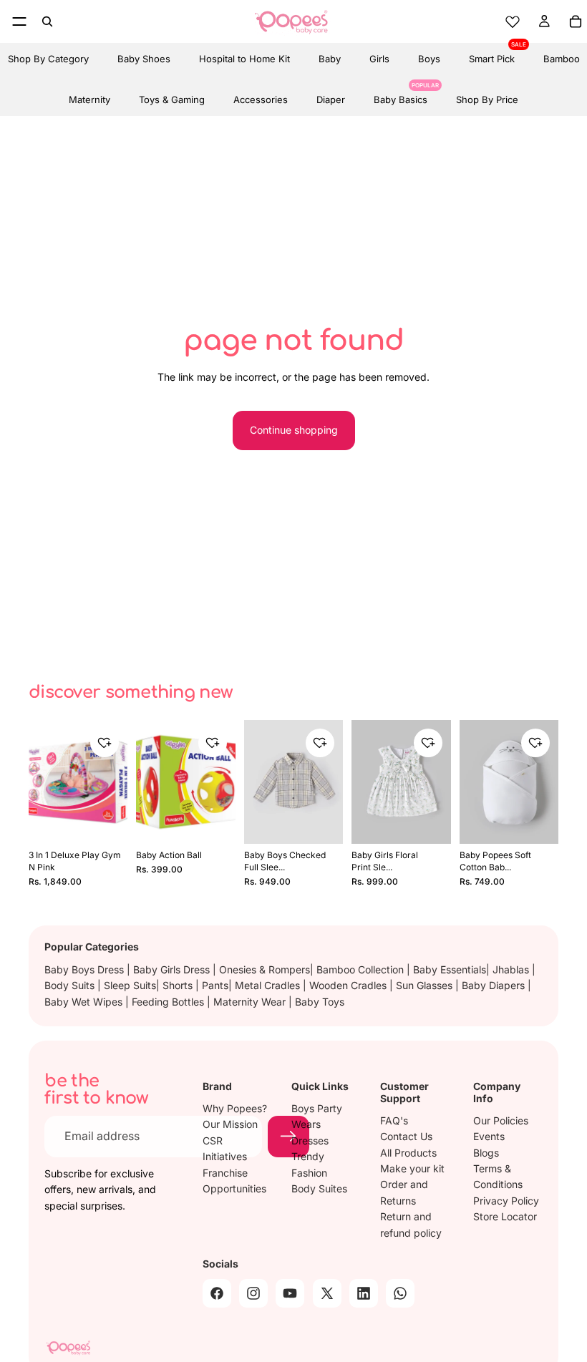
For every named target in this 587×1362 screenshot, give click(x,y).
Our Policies (500, 1120)
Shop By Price (487, 99)
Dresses (310, 1140)
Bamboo (561, 58)
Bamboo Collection (361, 969)
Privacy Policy (506, 1200)
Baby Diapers (495, 985)
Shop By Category (48, 58)
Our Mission (230, 1124)
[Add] (107, 821)
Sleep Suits (130, 985)
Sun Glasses (425, 985)
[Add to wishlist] (104, 743)
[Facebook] (217, 1292)
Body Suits (70, 985)
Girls (379, 58)
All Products (408, 1152)
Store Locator (505, 1216)
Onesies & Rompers (264, 969)
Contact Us (406, 1136)
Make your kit (412, 1168)
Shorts (178, 985)
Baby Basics (400, 94)
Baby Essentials (449, 969)
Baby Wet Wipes (84, 1002)
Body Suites (319, 1188)
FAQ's (394, 1120)
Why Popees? (235, 1108)
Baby (330, 58)
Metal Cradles (269, 985)
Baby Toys (319, 1002)
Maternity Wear (250, 1002)
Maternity (89, 99)
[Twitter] (327, 1292)
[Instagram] (253, 1292)
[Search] (47, 21)
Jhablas (512, 969)
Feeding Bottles (169, 1002)
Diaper (330, 99)
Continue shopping (294, 430)
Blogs (486, 1152)
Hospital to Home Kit (244, 58)
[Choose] (322, 821)
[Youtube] (290, 1292)
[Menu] (19, 21)
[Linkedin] (364, 1292)
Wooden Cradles (349, 985)
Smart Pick (492, 53)
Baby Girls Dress (173, 969)
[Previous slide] (44, 781)
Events (489, 1136)
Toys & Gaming (172, 99)
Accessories (260, 99)
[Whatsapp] (400, 1292)
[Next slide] (111, 781)
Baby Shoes (143, 58)
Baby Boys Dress (85, 969)
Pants (215, 985)
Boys (429, 58)
